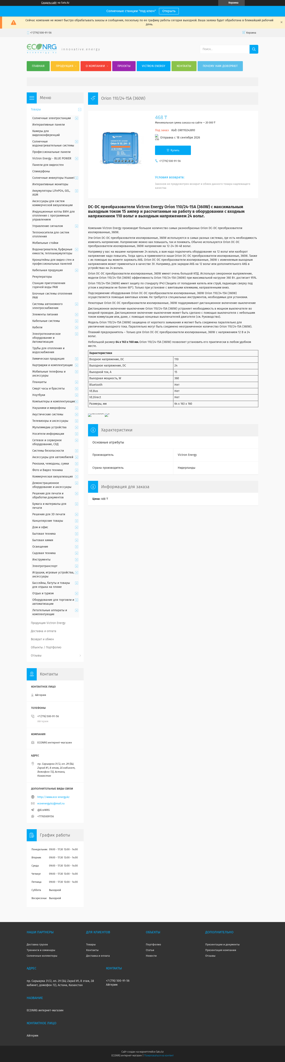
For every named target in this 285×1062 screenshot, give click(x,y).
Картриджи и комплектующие (52, 365)
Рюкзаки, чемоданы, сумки (50, 463)
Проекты (123, 66)
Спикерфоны (41, 171)
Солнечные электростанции (51, 118)
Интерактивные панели (48, 124)
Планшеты (39, 382)
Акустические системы (47, 414)
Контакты (184, 66)
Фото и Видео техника (47, 470)
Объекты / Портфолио (46, 647)
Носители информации (48, 433)
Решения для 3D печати (48, 514)
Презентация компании (220, 950)
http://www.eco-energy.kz (53, 797)
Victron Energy (153, 66)
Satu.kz (160, 1052)
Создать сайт (49, 3)
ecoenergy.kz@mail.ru (51, 803)
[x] (107, 413)
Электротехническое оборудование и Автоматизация (46, 338)
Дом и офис (40, 527)
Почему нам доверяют (220, 66)
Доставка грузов (37, 944)
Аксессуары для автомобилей (52, 457)
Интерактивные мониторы (50, 184)
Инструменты (41, 559)
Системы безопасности (48, 450)
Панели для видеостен (48, 165)
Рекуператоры (42, 276)
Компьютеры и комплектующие (53, 401)
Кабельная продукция (47, 270)
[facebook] (96, 413)
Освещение (40, 546)
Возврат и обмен (42, 639)
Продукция (64, 66)
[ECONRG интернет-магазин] (42, 52)
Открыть (168, 11)
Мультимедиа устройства (49, 427)
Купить (175, 150)
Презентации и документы (222, 944)
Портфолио (153, 944)
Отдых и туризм (43, 593)
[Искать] (254, 49)
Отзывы (36, 655)
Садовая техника (44, 553)
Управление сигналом (47, 226)
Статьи (150, 950)
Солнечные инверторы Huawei (53, 177)
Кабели (37, 327)
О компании (95, 66)
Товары (36, 109)
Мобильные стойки (45, 243)
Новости (151, 956)
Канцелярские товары (47, 520)
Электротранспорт (44, 566)
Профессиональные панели (51, 152)
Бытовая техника (44, 533)
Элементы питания (45, 314)
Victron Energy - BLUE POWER (51, 158)
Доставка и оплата (43, 631)
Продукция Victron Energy (48, 623)
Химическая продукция (48, 358)
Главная (38, 66)
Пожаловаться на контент (159, 1055)
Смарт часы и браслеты (48, 388)
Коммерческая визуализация (52, 476)
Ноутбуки (38, 395)
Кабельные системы (46, 321)
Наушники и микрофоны (49, 408)
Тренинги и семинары (41, 950)
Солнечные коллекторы (42, 956)
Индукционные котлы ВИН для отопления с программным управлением (53, 215)
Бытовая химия (42, 540)
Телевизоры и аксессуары (50, 421)
